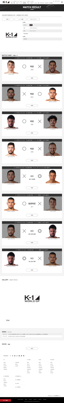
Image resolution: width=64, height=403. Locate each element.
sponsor (5, 369)
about (16, 364)
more (32, 78)
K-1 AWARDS (32, 1)
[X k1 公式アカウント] (10, 356)
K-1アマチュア (24, 1)
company (40, 399)
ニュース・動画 (20, 19)
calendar (17, 362)
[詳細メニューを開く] (62, 2)
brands (5, 367)
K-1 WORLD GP (15, 1)
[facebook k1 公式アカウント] (15, 356)
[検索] (54, 1)
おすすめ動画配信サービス (56, 395)
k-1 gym (17, 383)
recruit (35, 399)
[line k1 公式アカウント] (19, 356)
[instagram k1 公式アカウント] (13, 356)
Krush (18, 1)
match (5, 364)
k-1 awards (17, 379)
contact (30, 399)
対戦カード (8, 19)
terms (26, 399)
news (5, 362)
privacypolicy (20, 399)
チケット (5, 400)
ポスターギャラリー (33, 19)
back (32, 348)
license (28, 372)
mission (44, 399)
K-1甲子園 (28, 1)
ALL (11, 1)
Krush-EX (21, 1)
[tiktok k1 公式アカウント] (17, 356)
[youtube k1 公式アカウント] (21, 356)
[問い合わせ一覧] (56, 1)
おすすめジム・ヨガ (50, 395)
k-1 (18, 376)
